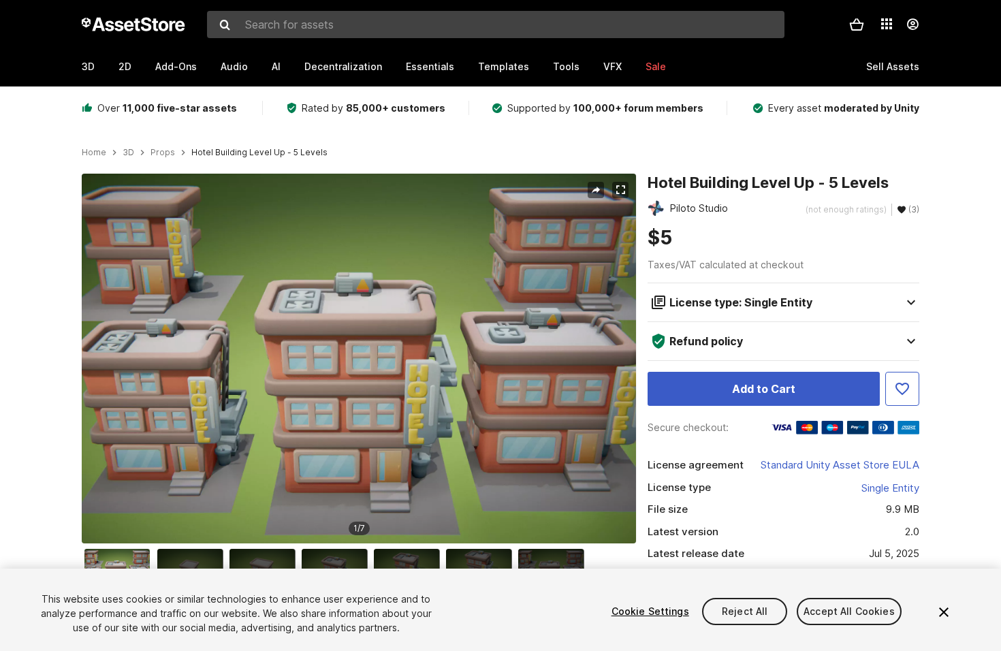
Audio (234, 66)
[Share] (596, 190)
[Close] (944, 612)
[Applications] (886, 24)
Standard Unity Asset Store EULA (840, 464)
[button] (856, 24)
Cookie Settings (650, 611)
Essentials (430, 66)
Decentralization (343, 66)
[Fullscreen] (620, 190)
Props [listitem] (162, 152)
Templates (503, 66)
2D (124, 66)
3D (88, 66)
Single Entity (890, 487)
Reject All (744, 611)
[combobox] (495, 24)
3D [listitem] (128, 152)
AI (276, 66)
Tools (566, 66)
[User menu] (912, 24)
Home (94, 152)
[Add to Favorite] (902, 389)
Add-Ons (176, 66)
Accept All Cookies (849, 611)
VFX (612, 66)
